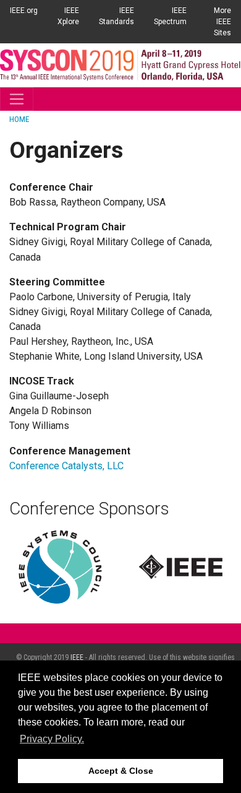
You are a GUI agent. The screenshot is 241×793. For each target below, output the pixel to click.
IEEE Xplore (68, 16)
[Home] (120, 64)
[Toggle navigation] (16, 99)
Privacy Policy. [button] (52, 739)
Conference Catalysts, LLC (66, 466)
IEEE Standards (116, 16)
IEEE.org (24, 10)
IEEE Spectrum (170, 16)
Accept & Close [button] (120, 771)
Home (19, 119)
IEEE (76, 657)
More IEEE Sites (222, 21)
